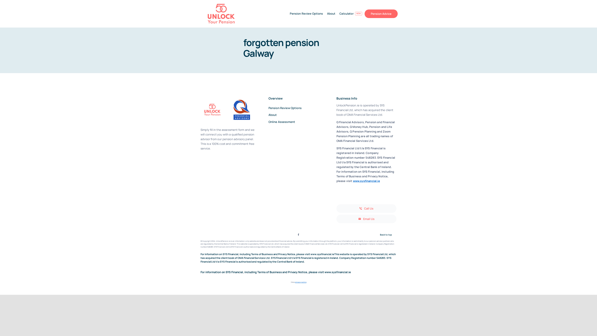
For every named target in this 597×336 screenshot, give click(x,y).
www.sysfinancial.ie (366, 181)
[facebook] (298, 234)
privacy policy (300, 282)
